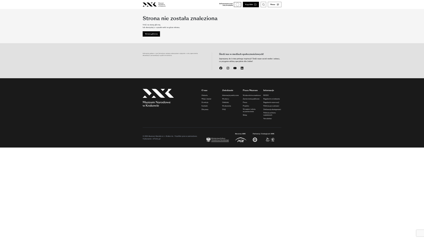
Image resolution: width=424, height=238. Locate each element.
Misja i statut (206, 99)
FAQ (224, 109)
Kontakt (205, 106)
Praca (245, 102)
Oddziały (225, 102)
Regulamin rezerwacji (271, 102)
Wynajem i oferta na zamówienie (249, 110)
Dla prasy (205, 109)
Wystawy (225, 99)
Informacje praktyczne (230, 95)
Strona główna (151, 34)
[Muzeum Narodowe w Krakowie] (154, 5)
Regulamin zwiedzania (271, 99)
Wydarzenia (226, 106)
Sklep (245, 115)
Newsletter (267, 118)
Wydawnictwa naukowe (252, 95)
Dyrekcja (205, 102)
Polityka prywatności (271, 106)
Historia (205, 95)
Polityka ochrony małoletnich (269, 114)
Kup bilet (249, 4)
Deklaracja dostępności (272, 109)
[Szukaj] (263, 4)
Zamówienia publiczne (251, 99)
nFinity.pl (156, 139)
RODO (266, 95)
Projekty (246, 106)
